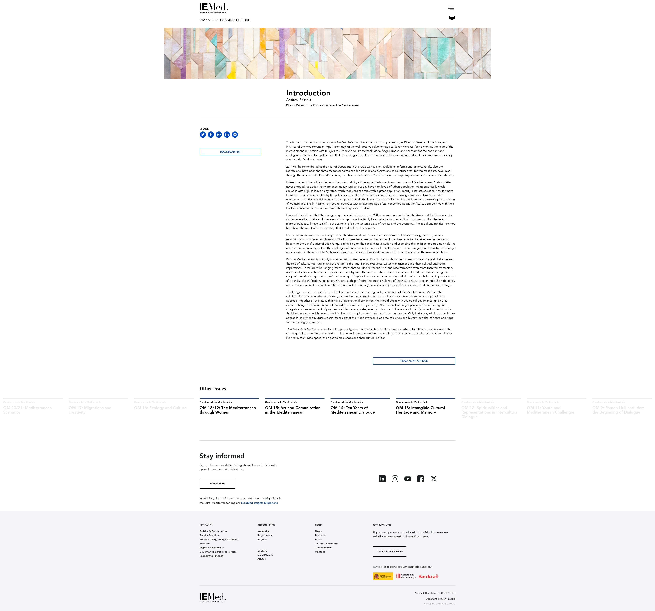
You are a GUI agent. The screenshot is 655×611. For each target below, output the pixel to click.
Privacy (451, 593)
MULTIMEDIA (265, 554)
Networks (263, 531)
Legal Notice (438, 593)
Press (318, 539)
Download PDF (230, 151)
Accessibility (422, 593)
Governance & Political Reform (218, 551)
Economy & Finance (211, 555)
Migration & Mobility (212, 547)
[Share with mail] (235, 134)
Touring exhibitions (326, 543)
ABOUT (261, 559)
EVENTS (262, 550)
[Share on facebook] (211, 134)
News (318, 531)
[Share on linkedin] (227, 134)
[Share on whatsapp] (219, 134)
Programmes (265, 535)
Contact (320, 551)
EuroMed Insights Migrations (259, 503)
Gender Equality (209, 535)
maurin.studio (447, 603)
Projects (262, 539)
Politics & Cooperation (213, 531)
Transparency (323, 547)
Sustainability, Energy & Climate (219, 539)
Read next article (414, 360)
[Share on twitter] (203, 134)
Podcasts (320, 535)
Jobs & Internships (390, 551)
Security (205, 543)
